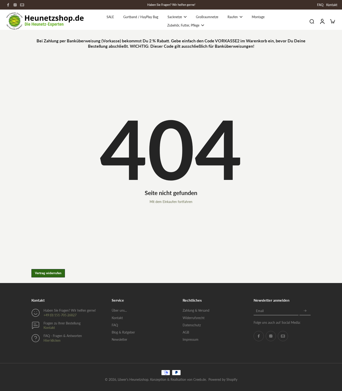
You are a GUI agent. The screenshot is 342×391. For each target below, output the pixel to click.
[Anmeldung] (322, 21)
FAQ (320, 5)
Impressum (190, 339)
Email (260, 311)
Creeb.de (199, 379)
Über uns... (119, 310)
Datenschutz (192, 325)
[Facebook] (8, 5)
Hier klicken (52, 340)
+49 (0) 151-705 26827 (60, 315)
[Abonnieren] (305, 310)
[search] (312, 21)
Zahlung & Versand (196, 310)
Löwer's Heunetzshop (133, 379)
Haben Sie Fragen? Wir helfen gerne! (171, 5)
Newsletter (119, 339)
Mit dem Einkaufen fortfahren (171, 202)
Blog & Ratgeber (123, 332)
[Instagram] (15, 5)
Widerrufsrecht (194, 318)
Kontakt (331, 5)
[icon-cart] (332, 21)
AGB (186, 332)
